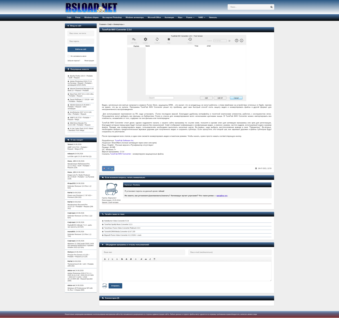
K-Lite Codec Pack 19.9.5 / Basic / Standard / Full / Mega (80, 129)
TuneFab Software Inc (124, 140)
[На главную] (98, 7)
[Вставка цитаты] (146, 259)
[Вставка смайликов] (136, 259)
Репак (77, 17)
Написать (213, 17)
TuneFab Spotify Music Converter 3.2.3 (118, 224)
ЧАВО (200, 17)
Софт (69, 17)
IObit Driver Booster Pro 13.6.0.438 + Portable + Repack (79, 124)
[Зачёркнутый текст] (117, 259)
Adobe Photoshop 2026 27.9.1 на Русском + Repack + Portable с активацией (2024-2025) (80, 83)
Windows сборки (91, 17)
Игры (180, 17)
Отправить (115, 286)
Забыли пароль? (74, 61)
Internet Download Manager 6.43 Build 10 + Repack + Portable (81, 89)
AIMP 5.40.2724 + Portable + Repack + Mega (79, 118)
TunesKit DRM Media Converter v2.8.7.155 (119, 232)
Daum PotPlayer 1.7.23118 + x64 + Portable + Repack (81, 100)
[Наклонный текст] (109, 259)
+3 (108, 168)
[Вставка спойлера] (154, 259)
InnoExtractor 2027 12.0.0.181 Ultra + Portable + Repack (80, 113)
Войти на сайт (80, 49)
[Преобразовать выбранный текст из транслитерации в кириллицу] (150, 259)
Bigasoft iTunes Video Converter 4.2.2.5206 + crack (122, 235)
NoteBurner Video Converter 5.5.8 (116, 221)
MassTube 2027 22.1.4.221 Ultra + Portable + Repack (80, 95)
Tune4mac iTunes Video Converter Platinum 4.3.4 (122, 228)
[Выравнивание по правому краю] (131, 259)
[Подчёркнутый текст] (112, 259)
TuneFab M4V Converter (120, 154)
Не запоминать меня (78, 56)
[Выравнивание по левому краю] (122, 259)
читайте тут (222, 196)
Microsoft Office (154, 17)
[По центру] (126, 259)
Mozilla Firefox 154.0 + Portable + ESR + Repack (80, 77)
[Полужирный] (105, 259)
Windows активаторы (135, 17)
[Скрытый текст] (141, 259)
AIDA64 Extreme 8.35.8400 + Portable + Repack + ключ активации (79, 107)
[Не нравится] (104, 168)
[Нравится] (112, 168)
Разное (189, 17)
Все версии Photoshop (112, 17)
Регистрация (89, 61)
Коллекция (169, 17)
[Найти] (271, 7)
